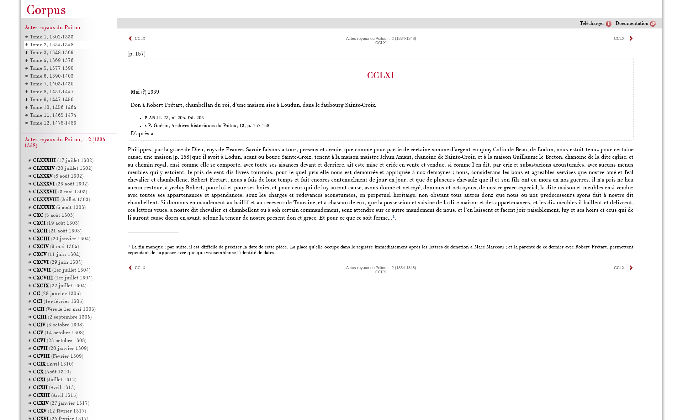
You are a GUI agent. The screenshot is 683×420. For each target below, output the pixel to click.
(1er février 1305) (58, 301)
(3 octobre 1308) (58, 325)
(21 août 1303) (57, 231)
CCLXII (620, 38)
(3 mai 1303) (60, 192)
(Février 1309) (58, 356)
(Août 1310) (52, 372)
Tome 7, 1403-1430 (52, 84)
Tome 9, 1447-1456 (52, 100)
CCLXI (381, 43)
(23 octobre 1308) (59, 340)
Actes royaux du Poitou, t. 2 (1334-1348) (381, 38)
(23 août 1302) (61, 184)
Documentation (631, 23)
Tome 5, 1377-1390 (52, 68)
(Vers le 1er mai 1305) (64, 309)
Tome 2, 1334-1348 (52, 45)
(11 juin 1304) (56, 254)
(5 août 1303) (59, 207)
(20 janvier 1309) (60, 348)
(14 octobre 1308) (58, 333)
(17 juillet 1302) (63, 160)
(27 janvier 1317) (61, 403)
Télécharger (592, 23)
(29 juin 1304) (58, 262)
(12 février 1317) (59, 411)
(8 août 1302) (58, 176)
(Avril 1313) (54, 387)
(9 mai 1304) (56, 247)
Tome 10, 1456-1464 (53, 107)
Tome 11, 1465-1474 (53, 115)
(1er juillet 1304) (61, 270)
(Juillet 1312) (54, 380)
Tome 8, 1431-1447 (52, 92)
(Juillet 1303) (61, 200)
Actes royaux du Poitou (52, 28)
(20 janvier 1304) (61, 239)
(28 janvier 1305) (57, 293)
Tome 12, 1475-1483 (53, 123)
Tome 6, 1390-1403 (52, 76)
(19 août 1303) (56, 223)
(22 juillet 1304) (59, 286)
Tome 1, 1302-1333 (52, 37)
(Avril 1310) (53, 364)
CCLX (140, 38)
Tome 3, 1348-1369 (52, 53)
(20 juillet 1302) (62, 168)
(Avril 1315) (55, 395)
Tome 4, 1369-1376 (52, 60)
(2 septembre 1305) (62, 317)
